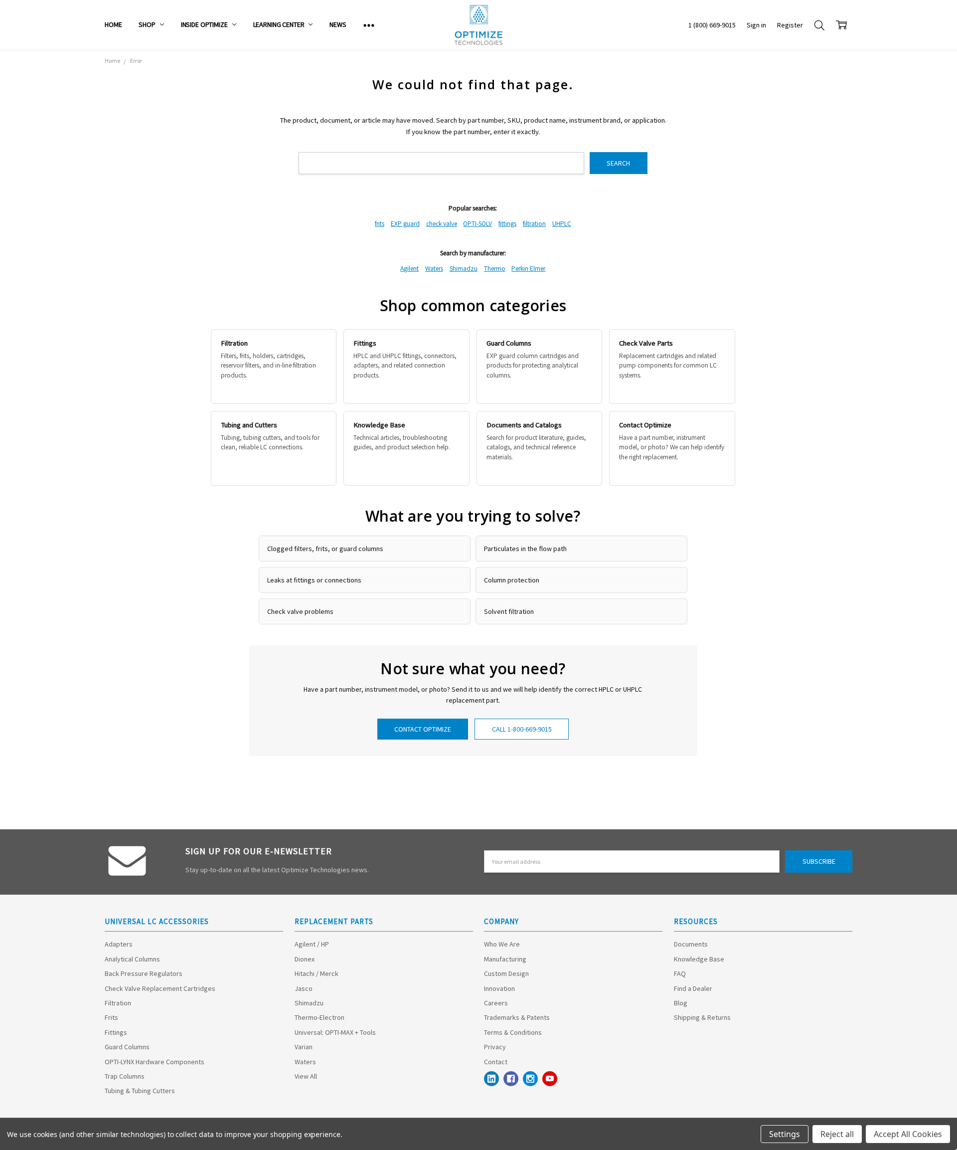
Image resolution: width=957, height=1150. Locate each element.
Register (790, 24)
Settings (784, 1134)
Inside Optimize (205, 24)
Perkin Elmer (528, 268)
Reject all (837, 1134)
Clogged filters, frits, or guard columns (325, 548)
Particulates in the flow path (525, 548)
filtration (534, 223)
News (337, 24)
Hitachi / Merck (316, 973)
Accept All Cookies (908, 1134)
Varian (304, 1046)
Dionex (305, 959)
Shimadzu (464, 268)
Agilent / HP (312, 944)
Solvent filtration (509, 611)
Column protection (511, 579)
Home (113, 24)
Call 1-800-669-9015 (522, 729)
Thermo (494, 268)
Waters (434, 268)
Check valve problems (300, 611)
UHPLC (561, 223)
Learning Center (279, 24)
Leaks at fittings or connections (314, 579)
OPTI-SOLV (477, 223)
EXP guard (405, 223)
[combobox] (441, 163)
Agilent (409, 268)
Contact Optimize (422, 729)
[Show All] (369, 24)
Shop (148, 24)
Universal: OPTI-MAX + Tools (335, 1032)
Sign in (756, 24)
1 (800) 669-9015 (712, 24)
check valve (441, 223)
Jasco (304, 988)
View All (306, 1076)
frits (379, 223)
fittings (507, 223)
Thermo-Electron (319, 1017)
